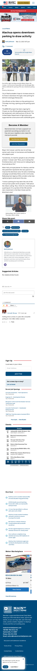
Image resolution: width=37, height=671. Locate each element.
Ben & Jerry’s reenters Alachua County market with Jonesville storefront (17, 523)
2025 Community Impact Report (13, 656)
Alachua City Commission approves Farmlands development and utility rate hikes (18, 542)
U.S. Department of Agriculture (10, 234)
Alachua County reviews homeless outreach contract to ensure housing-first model (18, 516)
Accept (5, 667)
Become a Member (23, 3)
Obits (28, 7)
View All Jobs (22, 419)
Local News (6, 29)
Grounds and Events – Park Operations (17, 392)
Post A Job (14, 419)
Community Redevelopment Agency (11, 231)
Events (10, 7)
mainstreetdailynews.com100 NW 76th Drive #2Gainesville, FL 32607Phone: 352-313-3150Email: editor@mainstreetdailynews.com (17, 632)
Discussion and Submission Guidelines (15, 640)
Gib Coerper (25, 231)
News (16, 7)
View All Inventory (11, 596)
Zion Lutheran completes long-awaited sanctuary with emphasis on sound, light (19, 535)
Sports (23, 7)
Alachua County (15, 227)
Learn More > (14, 667)
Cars (34, 7)
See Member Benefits (18, 139)
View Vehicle (18, 592)
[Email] (5, 264)
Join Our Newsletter (18, 144)
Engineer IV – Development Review (15, 397)
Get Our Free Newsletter (18, 11)
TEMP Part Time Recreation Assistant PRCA (18, 414)
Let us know (11, 384)
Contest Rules (8, 651)
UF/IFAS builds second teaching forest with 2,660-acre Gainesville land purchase (18, 503)
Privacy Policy (18, 646)
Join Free (18, 374)
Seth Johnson (9, 41)
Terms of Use (7, 646)
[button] (7, 571)
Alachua (8, 227)
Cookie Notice (19, 651)
